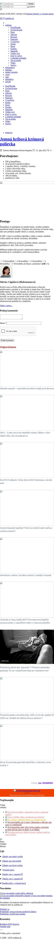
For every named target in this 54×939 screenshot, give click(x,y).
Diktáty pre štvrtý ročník (12, 865)
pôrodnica (9, 79)
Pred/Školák (15, 27)
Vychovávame (16, 30)
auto (7, 77)
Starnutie (14, 51)
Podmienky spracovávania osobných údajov (18, 911)
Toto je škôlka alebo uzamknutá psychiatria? (25, 817)
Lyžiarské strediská (18, 58)
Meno (3, 323)
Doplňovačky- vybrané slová (14, 883)
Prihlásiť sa (4, 909)
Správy (13, 65)
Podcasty (14, 39)
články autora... (6, 306)
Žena (12, 32)
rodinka (8, 25)
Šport (12, 46)
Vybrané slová (8, 870)
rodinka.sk (9, 18)
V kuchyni (14, 42)
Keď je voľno (16, 56)
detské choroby (11, 72)
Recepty (13, 37)
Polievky (9, 133)
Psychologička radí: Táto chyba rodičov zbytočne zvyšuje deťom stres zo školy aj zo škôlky (27, 828)
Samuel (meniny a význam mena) (40, 14)
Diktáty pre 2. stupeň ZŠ (12, 879)
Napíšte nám (5, 926)
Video (12, 63)
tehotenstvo (10, 67)
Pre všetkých (27, 893)
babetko (8, 70)
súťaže (8, 82)
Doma (13, 44)
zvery (7, 74)
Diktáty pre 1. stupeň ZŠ (12, 874)
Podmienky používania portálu (12, 914)
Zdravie (13, 34)
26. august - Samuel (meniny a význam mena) (26, 820)
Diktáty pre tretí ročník (11, 861)
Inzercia (16, 924)
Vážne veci (15, 53)
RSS (10, 924)
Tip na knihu (15, 60)
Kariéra (13, 49)
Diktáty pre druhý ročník (12, 856)
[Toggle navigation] (1, 18)
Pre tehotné (25, 896)
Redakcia (4, 924)
